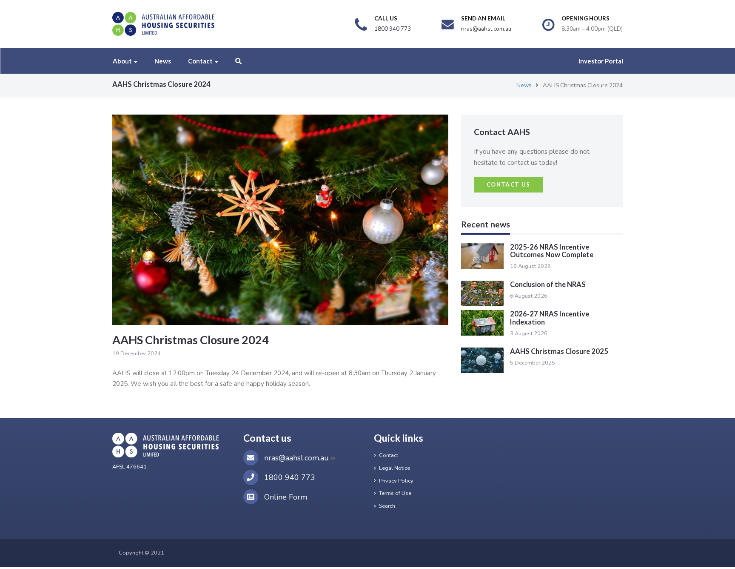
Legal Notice (394, 468)
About (123, 61)
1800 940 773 (288, 477)
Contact (201, 61)
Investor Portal (600, 61)
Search (387, 506)
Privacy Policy (396, 481)
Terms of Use (395, 493)
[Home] (163, 24)
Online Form (284, 497)
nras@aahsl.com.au (296, 458)
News (162, 61)
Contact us (508, 184)
